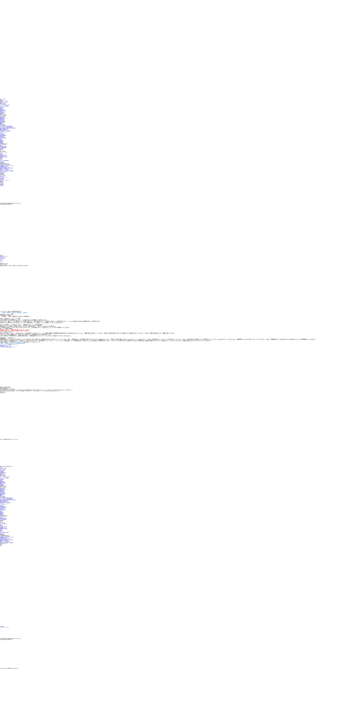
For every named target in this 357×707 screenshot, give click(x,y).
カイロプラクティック (4, 104)
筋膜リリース (3, 111)
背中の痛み (2, 120)
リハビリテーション (4, 106)
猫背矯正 (2, 109)
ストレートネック (3, 152)
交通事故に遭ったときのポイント (7, 165)
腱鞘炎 (1, 142)
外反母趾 (2, 136)
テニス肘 (2, 161)
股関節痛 (2, 119)
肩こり (1, 150)
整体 (1, 108)
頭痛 (1, 157)
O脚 (1, 159)
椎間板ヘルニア (3, 117)
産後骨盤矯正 (3, 110)
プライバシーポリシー (4, 180)
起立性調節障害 (3, 147)
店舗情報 (2, 182)
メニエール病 (3, 144)
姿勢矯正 (2, 107)
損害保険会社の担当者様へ (3, 473)
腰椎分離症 (2, 122)
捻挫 (1, 139)
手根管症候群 (3, 137)
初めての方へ (3, 99)
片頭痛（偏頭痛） (3, 155)
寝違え (1, 154)
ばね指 (1, 133)
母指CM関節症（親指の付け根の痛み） (8, 128)
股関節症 (2, 141)
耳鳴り (1, 145)
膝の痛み (2, 142)
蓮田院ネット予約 (3, 101)
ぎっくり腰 (2, 115)
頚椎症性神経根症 (3, 156)
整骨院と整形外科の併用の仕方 (6, 168)
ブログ (1, 261)
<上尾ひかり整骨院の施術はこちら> (7, 346)
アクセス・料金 (3, 468)
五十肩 (1, 149)
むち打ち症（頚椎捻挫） (5, 164)
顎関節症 (2, 162)
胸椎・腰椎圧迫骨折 (4, 129)
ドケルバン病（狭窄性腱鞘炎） (6, 127)
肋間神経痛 (2, 118)
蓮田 (1, 545)
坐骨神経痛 (2, 116)
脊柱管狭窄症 (3, 121)
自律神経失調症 (3, 146)
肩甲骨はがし (3, 112)
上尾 (1, 544)
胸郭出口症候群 (3, 129)
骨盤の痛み (2, 124)
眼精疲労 (2, 155)
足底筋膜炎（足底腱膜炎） (5, 130)
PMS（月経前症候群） (4, 160)
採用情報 (2, 172)
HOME (1, 260)
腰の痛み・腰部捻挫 (4, 169)
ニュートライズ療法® (4, 105)
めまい (1, 153)
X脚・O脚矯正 (3, 103)
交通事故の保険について (5, 167)
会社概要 (2, 179)
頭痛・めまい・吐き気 (4, 169)
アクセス (2, 182)
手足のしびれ (3, 138)
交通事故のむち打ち (4, 166)
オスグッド (2, 131)
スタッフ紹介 (3, 175)
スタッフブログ (3, 171)
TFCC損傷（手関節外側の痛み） (7, 126)
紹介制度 (2, 176)
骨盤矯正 (2, 113)
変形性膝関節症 (3, 135)
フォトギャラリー (3, 177)
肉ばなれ (2, 140)
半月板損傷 (2, 134)
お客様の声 (2, 173)
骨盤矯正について (5, 346)
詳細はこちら (3, 391)
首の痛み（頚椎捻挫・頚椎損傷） (7, 170)
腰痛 (1, 123)
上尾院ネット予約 (3, 102)
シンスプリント (3, 132)
